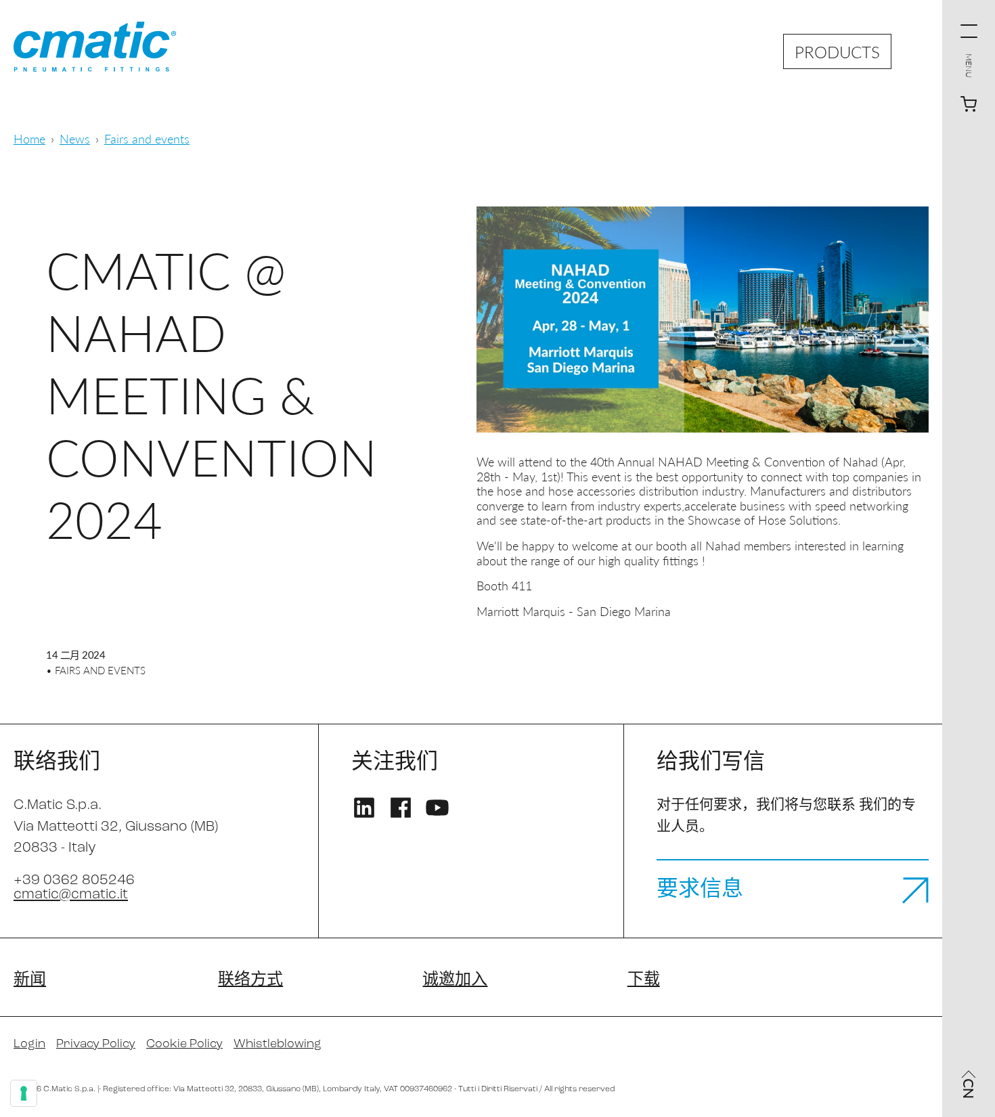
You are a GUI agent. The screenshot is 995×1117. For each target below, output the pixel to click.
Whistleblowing (278, 1044)
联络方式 (250, 980)
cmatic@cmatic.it (71, 895)
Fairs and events (147, 138)
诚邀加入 (454, 980)
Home (29, 138)
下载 (643, 980)
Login (29, 1044)
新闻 (30, 980)
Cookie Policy (184, 1044)
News (75, 138)
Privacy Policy (95, 1044)
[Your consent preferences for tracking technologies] (24, 1093)
